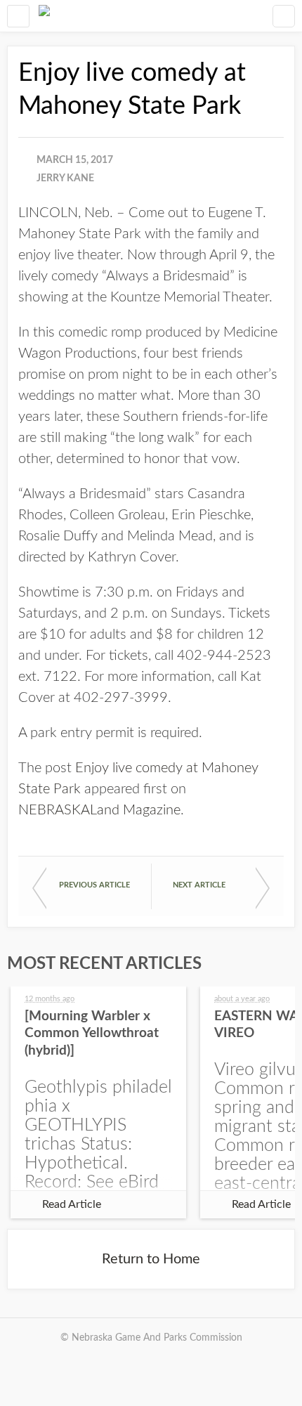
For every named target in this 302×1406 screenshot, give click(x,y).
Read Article (71, 1204)
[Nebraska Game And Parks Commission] (44, 16)
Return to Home (151, 1259)
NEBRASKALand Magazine (99, 810)
